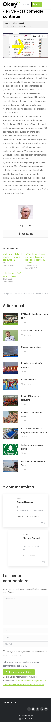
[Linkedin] (31, 233)
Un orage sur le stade (31, 347)
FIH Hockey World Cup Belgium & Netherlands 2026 (34, 430)
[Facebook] (19, 233)
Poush (30, 716)
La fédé (26, 294)
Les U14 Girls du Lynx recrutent (31, 398)
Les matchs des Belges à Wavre (33, 463)
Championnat (16, 294)
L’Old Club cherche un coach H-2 (34, 316)
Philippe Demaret (10, 702)
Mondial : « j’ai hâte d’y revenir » (31, 365)
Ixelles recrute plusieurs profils (32, 447)
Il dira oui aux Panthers (31, 330)
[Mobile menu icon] (46, 4)
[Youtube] (23, 233)
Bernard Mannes (25, 502)
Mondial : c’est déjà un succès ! (31, 414)
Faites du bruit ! (28, 379)
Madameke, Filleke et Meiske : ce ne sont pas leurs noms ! (12, 257)
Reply (43, 523)
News (31, 294)
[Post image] (10, 319)
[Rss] (27, 233)
